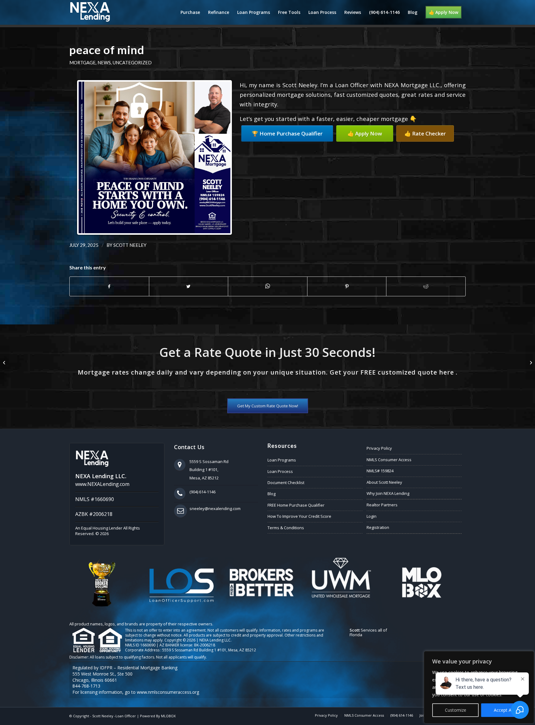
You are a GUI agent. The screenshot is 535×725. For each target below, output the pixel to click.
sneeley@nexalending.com (215, 508)
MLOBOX (168, 716)
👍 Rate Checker (425, 133)
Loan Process (280, 471)
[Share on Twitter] (188, 286)
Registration (378, 527)
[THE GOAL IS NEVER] (5, 362)
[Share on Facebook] (109, 286)
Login (371, 516)
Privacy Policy (379, 448)
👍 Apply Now (364, 133)
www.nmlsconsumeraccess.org (168, 692)
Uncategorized (132, 62)
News (104, 62)
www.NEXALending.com (102, 484)
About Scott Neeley (384, 482)
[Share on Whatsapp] (267, 286)
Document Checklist (286, 482)
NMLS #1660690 (94, 499)
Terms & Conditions (286, 527)
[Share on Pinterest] (346, 286)
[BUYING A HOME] (530, 362)
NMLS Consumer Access (389, 459)
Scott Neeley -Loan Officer (114, 716)
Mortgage (82, 62)
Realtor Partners (382, 505)
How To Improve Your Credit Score (299, 516)
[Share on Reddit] (425, 286)
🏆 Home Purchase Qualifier (287, 133)
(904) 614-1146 (202, 492)
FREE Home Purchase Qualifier (296, 505)
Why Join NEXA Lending (388, 493)
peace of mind (106, 50)
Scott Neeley (129, 245)
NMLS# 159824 (380, 471)
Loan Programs (282, 460)
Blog (272, 493)
